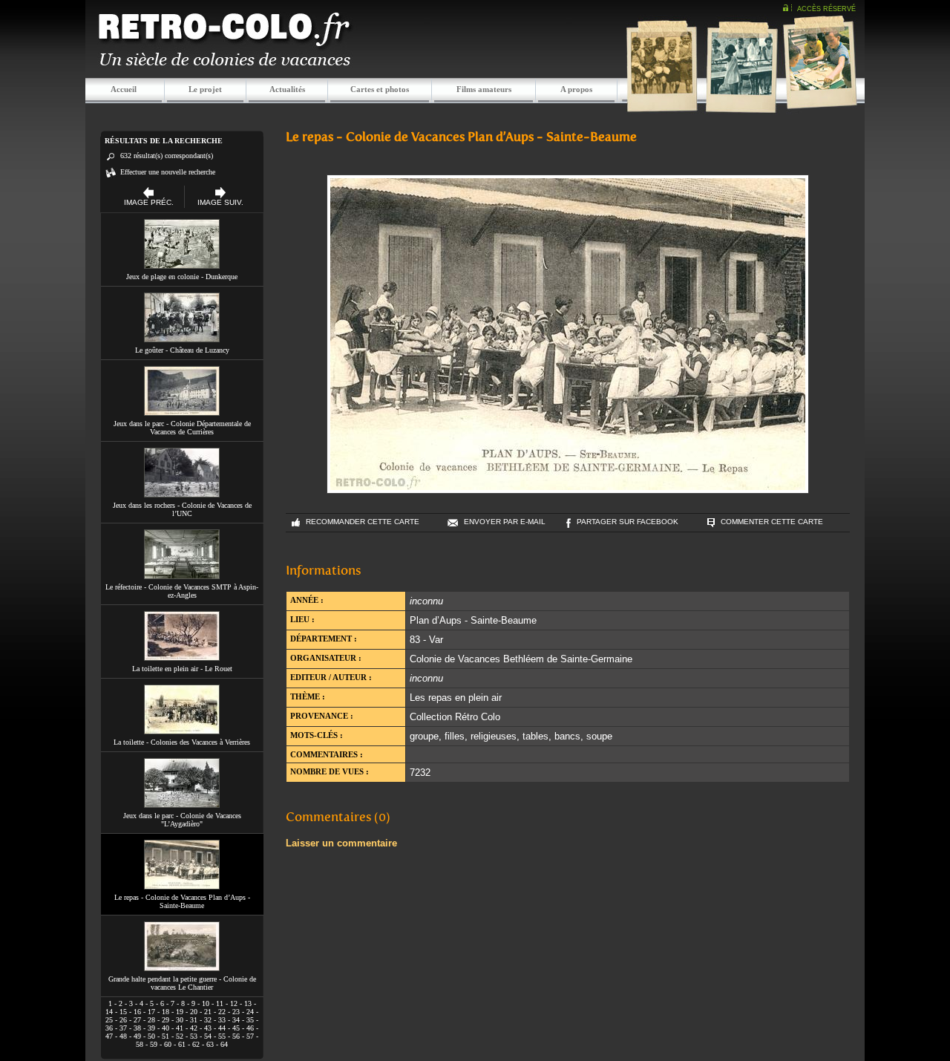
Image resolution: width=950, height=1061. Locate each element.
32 (208, 1020)
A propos (576, 89)
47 (109, 1036)
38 (137, 1028)
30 (179, 1020)
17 (151, 1012)
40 (165, 1028)
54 (208, 1036)
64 (224, 1044)
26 (123, 1020)
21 (208, 1012)
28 (151, 1020)
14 (109, 1012)
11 (219, 1003)
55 (222, 1036)
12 (234, 1003)
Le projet (205, 89)
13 (248, 1003)
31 (193, 1020)
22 (222, 1012)
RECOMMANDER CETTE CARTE (362, 522)
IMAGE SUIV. (220, 202)
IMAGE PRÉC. (149, 202)
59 (153, 1044)
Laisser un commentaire (341, 843)
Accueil (124, 89)
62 (196, 1044)
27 (137, 1020)
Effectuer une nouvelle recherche (167, 172)
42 (193, 1028)
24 (250, 1012)
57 (250, 1036)
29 (165, 1020)
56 (236, 1036)
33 (222, 1020)
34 (236, 1020)
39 (151, 1028)
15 (123, 1012)
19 (179, 1012)
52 (179, 1036)
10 (205, 1003)
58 (139, 1044)
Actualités (287, 89)
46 (250, 1028)
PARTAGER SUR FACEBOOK (627, 522)
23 (236, 1012)
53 (193, 1036)
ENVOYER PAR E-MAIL (505, 522)
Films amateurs (483, 89)
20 (193, 1012)
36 (109, 1028)
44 (222, 1028)
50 (151, 1036)
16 (137, 1012)
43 (208, 1028)
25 (109, 1020)
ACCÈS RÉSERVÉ (826, 9)
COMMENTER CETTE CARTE (772, 522)
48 (123, 1036)
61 (182, 1044)
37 (123, 1028)
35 (250, 1020)
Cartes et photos (379, 89)
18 (165, 1012)
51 (165, 1036)
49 (137, 1036)
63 (210, 1044)
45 (236, 1028)
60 (167, 1044)
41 (179, 1028)
